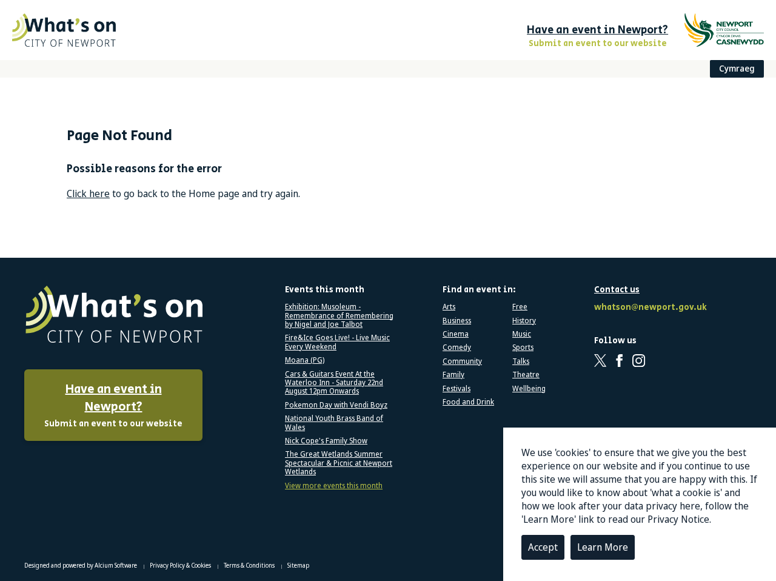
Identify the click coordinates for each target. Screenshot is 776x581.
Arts (449, 307)
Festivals (456, 389)
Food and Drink (468, 402)
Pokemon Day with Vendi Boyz (336, 405)
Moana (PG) (304, 360)
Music (521, 334)
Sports (523, 347)
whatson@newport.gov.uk (648, 308)
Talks (520, 361)
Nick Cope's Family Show (326, 441)
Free (519, 307)
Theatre (526, 375)
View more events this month (334, 486)
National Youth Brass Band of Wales (334, 423)
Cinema (456, 334)
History (524, 321)
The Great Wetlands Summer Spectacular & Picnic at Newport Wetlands (338, 463)
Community (462, 361)
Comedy (457, 347)
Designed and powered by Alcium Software (81, 565)
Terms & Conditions (250, 565)
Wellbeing (529, 389)
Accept (543, 547)
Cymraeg (737, 68)
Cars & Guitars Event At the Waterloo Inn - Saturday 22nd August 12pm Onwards (334, 383)
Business (457, 321)
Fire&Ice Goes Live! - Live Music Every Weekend (337, 342)
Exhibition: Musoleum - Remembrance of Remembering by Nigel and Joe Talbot (339, 316)
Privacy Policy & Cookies (181, 565)
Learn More (602, 547)
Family (453, 375)
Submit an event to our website (113, 405)
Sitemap (298, 565)
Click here (88, 193)
